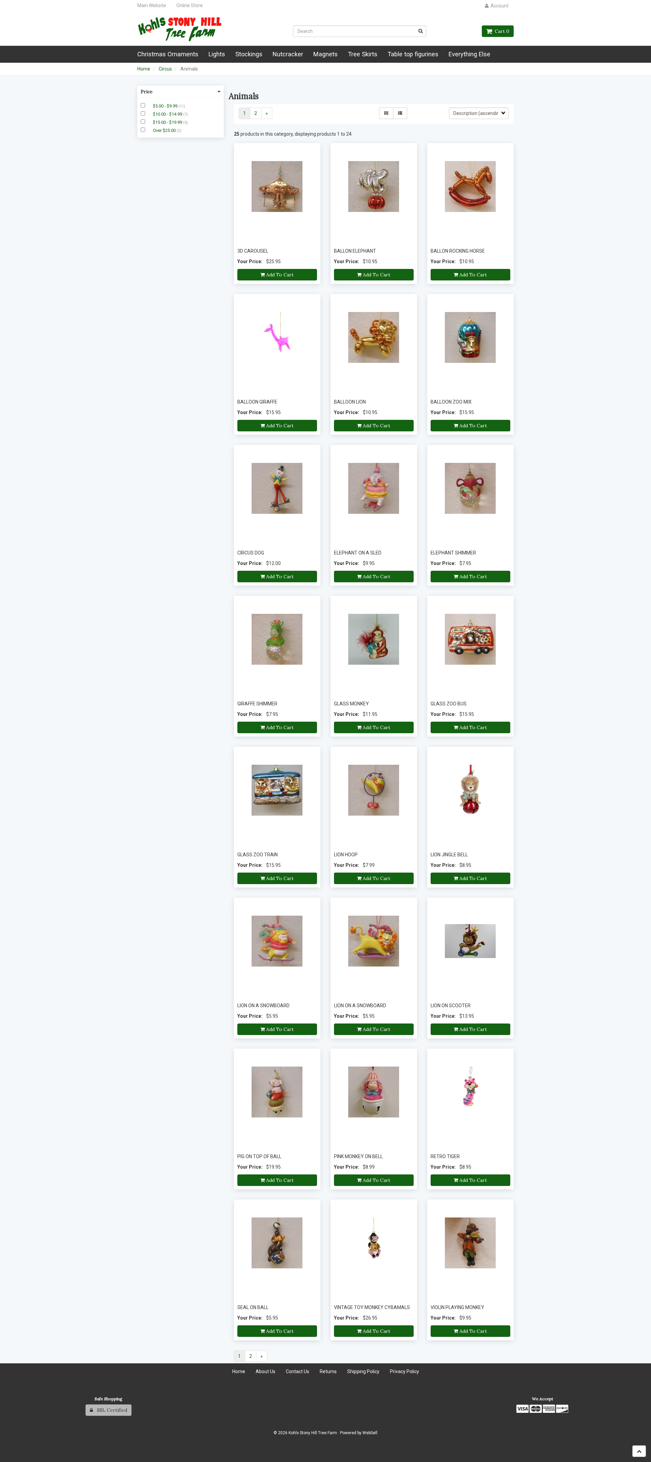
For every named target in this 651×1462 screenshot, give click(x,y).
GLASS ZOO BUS (449, 703)
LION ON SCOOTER (451, 1005)
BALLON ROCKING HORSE (458, 251)
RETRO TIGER (445, 1156)
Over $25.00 (165, 130)
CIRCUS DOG (250, 552)
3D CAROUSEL (252, 251)
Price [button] (147, 92)
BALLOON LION (350, 402)
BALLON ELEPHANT (355, 251)
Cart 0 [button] (500, 31)
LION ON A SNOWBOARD (263, 1005)
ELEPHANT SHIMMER (453, 552)
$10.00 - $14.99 (168, 114)
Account (499, 5)
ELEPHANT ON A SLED (357, 552)
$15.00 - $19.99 (168, 122)
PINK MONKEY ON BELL (358, 1156)
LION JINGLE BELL (449, 854)
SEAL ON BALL (253, 1307)
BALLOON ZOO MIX (451, 402)
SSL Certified (110, 1410)
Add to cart (279, 275)
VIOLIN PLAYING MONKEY (457, 1307)
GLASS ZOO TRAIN (257, 854)
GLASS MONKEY (351, 703)
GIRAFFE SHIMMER (257, 703)
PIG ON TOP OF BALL (259, 1156)
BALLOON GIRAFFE (257, 402)
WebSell (369, 1432)
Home (143, 69)
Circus (165, 69)
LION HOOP (346, 854)
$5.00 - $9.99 (165, 106)
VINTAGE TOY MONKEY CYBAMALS (372, 1307)
